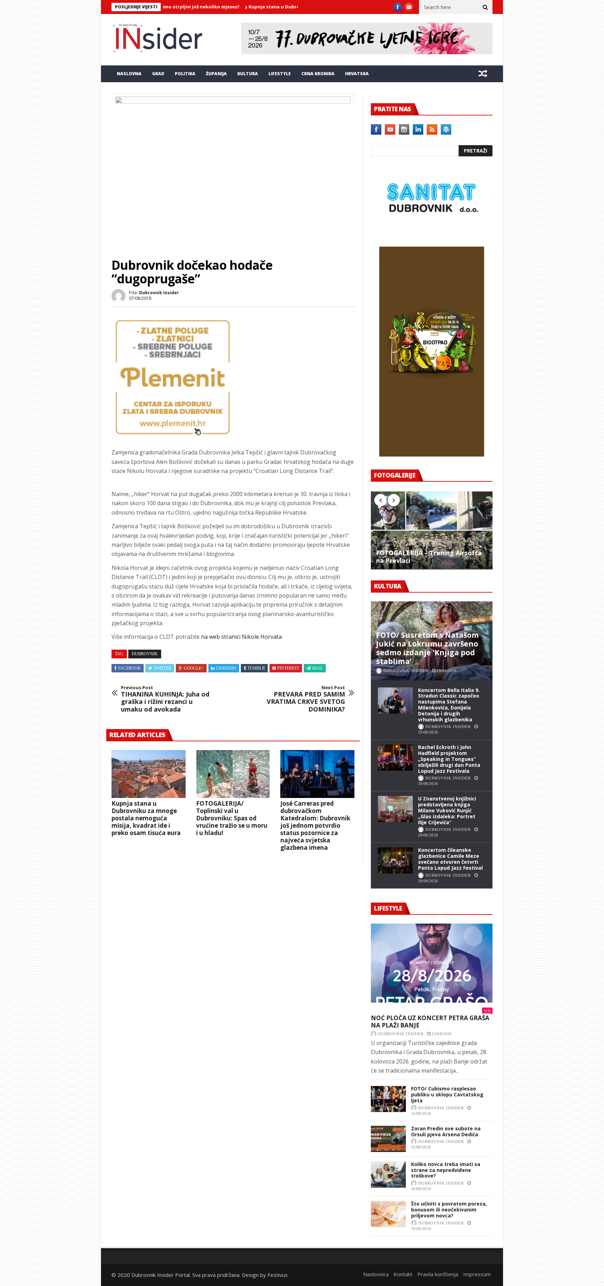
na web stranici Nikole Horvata (241, 637)
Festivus (277, 1274)
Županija (216, 74)
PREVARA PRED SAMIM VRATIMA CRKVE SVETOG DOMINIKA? (306, 699)
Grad (158, 74)
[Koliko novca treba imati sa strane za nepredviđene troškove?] (388, 1174)
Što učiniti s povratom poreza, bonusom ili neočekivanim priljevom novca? (449, 1209)
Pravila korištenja (437, 1274)
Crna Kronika (318, 74)
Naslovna (129, 74)
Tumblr (256, 668)
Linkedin (226, 668)
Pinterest (288, 668)
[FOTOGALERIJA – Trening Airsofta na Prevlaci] (431, 530)
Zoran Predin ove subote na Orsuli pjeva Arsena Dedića (446, 1131)
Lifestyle (279, 74)
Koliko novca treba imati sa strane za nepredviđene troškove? (445, 1170)
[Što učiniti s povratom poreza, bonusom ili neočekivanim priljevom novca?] (388, 1214)
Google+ (194, 668)
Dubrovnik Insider (159, 293)
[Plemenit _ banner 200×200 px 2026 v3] (173, 436)
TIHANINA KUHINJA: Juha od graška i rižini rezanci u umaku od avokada (165, 699)
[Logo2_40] (431, 231)
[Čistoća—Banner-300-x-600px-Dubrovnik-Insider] (431, 454)
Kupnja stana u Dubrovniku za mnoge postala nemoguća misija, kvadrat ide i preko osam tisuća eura (146, 818)
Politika (185, 74)
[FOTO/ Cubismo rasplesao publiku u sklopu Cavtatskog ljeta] (388, 1099)
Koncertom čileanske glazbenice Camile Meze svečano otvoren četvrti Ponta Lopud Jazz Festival (450, 859)
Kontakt (403, 1274)
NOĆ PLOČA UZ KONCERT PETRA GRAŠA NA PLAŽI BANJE (430, 1022)
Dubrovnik (145, 653)
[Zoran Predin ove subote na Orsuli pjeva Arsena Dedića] (388, 1139)
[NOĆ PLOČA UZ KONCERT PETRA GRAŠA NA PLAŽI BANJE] (431, 963)
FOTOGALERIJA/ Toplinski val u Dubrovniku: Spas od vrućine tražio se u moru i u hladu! (231, 818)
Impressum (477, 1274)
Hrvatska (357, 74)
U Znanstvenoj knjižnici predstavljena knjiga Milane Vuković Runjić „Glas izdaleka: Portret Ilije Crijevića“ (447, 810)
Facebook (129, 668)
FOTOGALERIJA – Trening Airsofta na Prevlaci (429, 556)
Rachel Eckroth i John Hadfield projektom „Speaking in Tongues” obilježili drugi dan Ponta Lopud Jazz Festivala (449, 759)
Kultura (247, 74)
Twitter (162, 668)
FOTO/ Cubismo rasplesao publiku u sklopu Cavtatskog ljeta (447, 1094)
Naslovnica (376, 1274)
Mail (317, 668)
